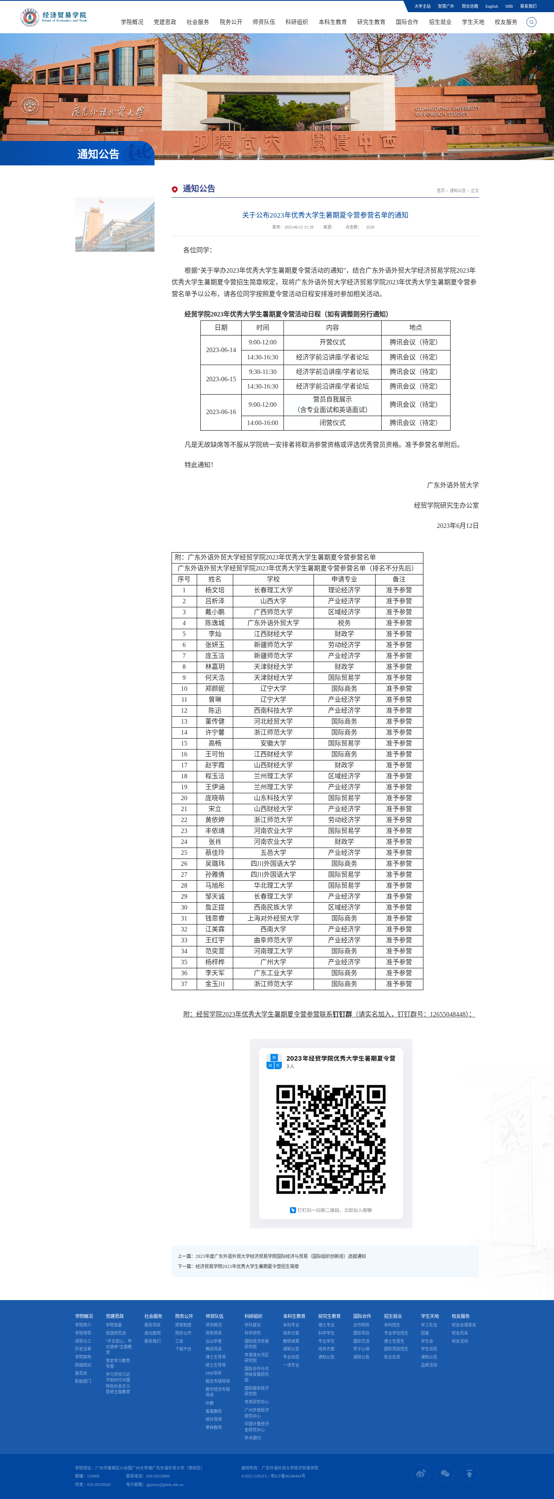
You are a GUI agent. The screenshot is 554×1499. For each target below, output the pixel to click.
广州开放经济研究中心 (257, 1413)
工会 (179, 1341)
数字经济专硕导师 (218, 1392)
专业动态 (291, 1357)
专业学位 (326, 1341)
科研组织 (297, 22)
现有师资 (214, 1333)
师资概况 (214, 1325)
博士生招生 (394, 1341)
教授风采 (214, 1349)
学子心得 (361, 1349)
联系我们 (528, 6)
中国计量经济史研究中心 (257, 1427)
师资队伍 (264, 22)
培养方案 (291, 1333)
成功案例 (152, 1333)
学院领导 (83, 1333)
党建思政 (165, 22)
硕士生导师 (216, 1365)
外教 (210, 1403)
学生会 (427, 1341)
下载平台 (183, 1349)
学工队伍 (429, 1325)
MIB (509, 6)
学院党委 (114, 1325)
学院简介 (83, 1325)
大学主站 (422, 6)
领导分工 (83, 1341)
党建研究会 (116, 1333)
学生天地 (473, 22)
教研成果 (291, 1341)
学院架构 (83, 1357)
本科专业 (291, 1325)
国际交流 (361, 1341)
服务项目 (152, 1325)
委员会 (81, 1373)
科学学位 (326, 1333)
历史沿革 (83, 1349)
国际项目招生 (396, 1349)
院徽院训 (83, 1365)
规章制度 (183, 1325)
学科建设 (253, 1325)
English (491, 6)
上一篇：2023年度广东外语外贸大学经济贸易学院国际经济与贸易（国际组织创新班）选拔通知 (272, 1256)
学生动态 (429, 1349)
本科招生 (392, 1325)
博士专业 (326, 1325)
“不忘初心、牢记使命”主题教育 (119, 1346)
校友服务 (506, 22)
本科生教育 (333, 22)
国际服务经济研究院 (257, 1391)
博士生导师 (216, 1357)
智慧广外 (446, 6)
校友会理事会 (464, 1325)
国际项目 (361, 1333)
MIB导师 (213, 1373)
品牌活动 (429, 1365)
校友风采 (460, 1333)
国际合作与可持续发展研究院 (257, 1374)
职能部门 (83, 1381)
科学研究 (253, 1333)
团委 (425, 1333)
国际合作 (407, 22)
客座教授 (214, 1411)
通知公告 (458, 190)
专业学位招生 (396, 1333)
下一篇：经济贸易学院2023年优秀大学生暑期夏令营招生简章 (238, 1266)
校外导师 (214, 1419)
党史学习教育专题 (118, 1363)
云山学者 (214, 1341)
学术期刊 (253, 1438)
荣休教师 (214, 1427)
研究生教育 (371, 22)
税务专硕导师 (218, 1381)
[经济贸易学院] (53, 17)
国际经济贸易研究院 (257, 1344)
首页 (441, 190)
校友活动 (460, 1341)
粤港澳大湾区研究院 (257, 1358)
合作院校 (361, 1325)
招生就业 (440, 22)
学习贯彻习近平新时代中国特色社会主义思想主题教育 (118, 1383)
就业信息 (392, 1357)
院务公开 (231, 22)
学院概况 (132, 22)
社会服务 (198, 22)
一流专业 (291, 1365)
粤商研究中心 (257, 1402)
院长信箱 (470, 6)
